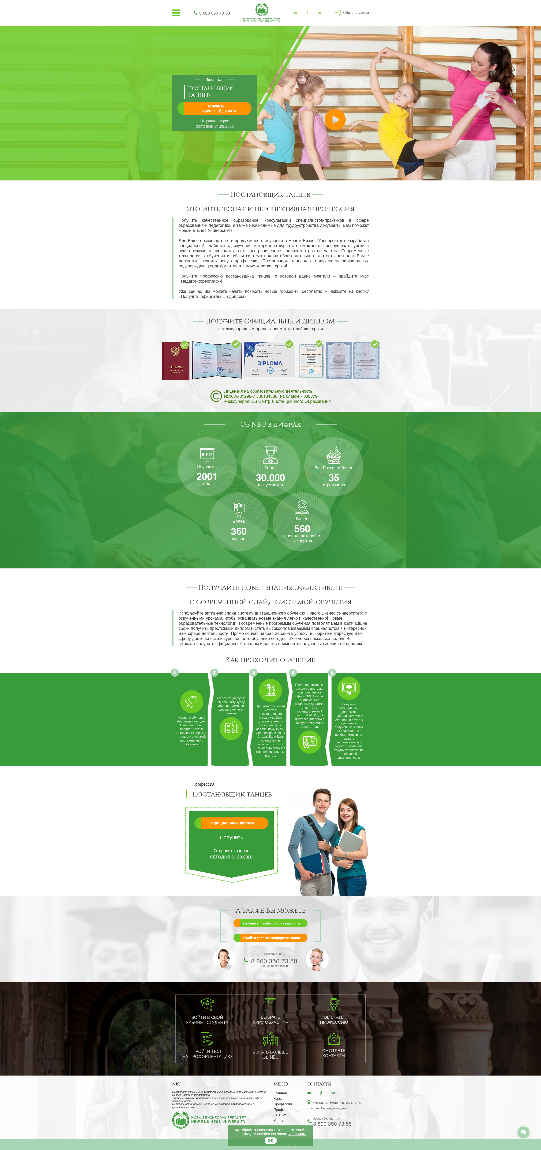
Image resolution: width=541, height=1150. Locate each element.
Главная (280, 1093)
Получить (215, 108)
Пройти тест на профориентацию (271, 937)
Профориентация (287, 1109)
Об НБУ (280, 1115)
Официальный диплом (232, 823)
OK (270, 1140)
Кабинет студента (356, 12)
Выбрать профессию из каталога (271, 923)
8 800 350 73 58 (214, 13)
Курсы (278, 1098)
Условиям (297, 1133)
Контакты (281, 1120)
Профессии (283, 1104)
